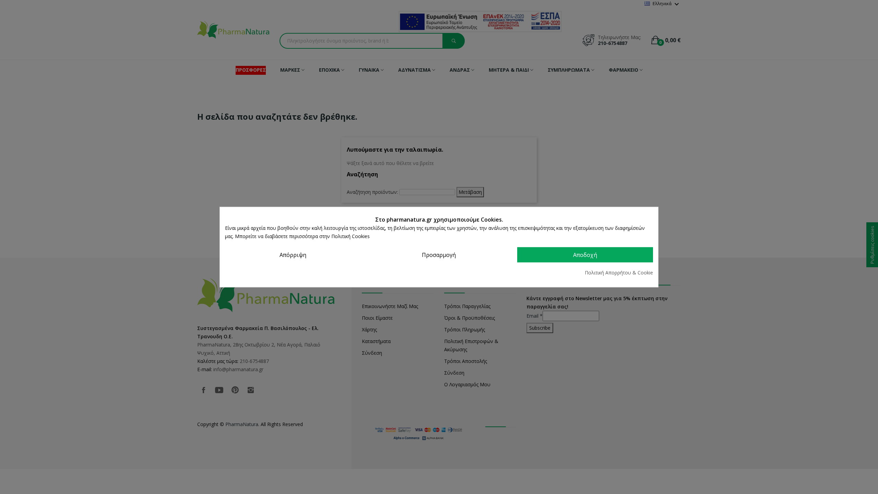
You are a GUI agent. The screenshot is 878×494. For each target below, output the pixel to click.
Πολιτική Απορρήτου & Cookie (619, 272)
